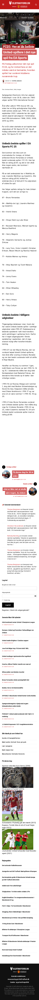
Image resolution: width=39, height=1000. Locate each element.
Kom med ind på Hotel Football (12, 950)
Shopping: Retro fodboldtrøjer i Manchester (16, 912)
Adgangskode (6, 592)
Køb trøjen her (8, 750)
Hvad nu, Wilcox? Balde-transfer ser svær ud (16, 664)
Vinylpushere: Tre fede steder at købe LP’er (16, 891)
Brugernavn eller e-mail (8, 585)
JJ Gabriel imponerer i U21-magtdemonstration (17, 724)
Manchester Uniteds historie (13, 754)
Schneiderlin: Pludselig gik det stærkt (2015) (19, 823)
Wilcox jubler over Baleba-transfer (13, 672)
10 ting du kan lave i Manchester (12, 923)
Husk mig (7, 600)
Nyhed (5, 40)
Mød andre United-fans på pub (14, 742)
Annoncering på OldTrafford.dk (18, 979)
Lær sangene (7, 746)
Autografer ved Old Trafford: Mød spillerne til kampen (19, 871)
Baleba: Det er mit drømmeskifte (12, 688)
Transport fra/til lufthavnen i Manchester (15, 935)
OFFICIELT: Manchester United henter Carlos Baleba (19, 696)
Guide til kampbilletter (11, 738)
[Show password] (35, 596)
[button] (3, 4)
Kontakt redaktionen (18, 976)
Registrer (5, 610)
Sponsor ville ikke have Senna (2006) (16, 766)
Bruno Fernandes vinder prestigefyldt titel (15, 680)
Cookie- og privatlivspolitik (19, 982)
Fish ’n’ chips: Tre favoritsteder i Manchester (16, 906)
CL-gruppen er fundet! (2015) (13, 789)
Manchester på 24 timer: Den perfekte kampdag (17, 918)
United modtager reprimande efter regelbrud (16, 656)
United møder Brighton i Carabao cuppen (15, 640)
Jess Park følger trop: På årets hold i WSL (15, 648)
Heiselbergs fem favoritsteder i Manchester (16, 956)
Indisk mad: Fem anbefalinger (11, 886)
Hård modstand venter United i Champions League (18, 622)
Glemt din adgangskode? (19, 610)
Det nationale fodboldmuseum (12, 865)
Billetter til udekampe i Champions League (16, 929)
